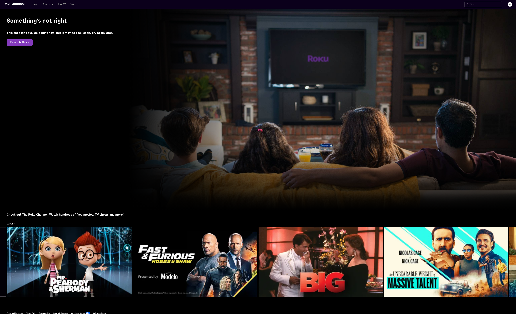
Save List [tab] (74, 4)
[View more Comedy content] (512, 262)
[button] (70, 262)
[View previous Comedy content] (3, 262)
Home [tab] (35, 4)
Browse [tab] (47, 4)
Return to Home (19, 42)
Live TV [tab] (62, 4)
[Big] (320, 261)
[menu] (510, 4)
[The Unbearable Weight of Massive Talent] (446, 261)
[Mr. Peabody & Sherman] (69, 261)
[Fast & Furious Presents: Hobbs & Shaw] (195, 261)
